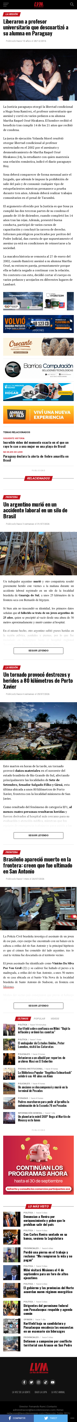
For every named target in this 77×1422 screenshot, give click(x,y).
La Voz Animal (58, 1392)
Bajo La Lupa (41, 1392)
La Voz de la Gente (21, 1392)
